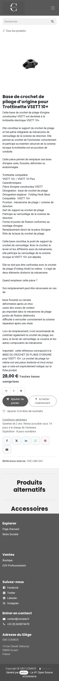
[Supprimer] (6, 391)
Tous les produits (16, 30)
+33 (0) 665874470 (18, 624)
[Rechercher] (52, 21)
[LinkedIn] (26, 441)
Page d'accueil (10, 529)
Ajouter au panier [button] (17, 401)
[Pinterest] (45, 441)
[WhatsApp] (35, 441)
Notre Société (10, 534)
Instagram (13, 603)
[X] (16, 441)
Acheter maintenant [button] (42, 401)
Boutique (7, 560)
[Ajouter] (21, 391)
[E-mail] (7, 449)
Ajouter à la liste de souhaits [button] (25, 411)
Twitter (11, 592)
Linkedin (12, 598)
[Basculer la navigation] (53, 8)
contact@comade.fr (18, 618)
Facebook (13, 587)
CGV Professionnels (14, 565)
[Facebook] (7, 441)
